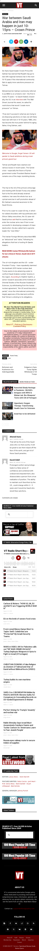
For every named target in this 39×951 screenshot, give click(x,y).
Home (4, 10)
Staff (15, 938)
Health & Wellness (5, 408)
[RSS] (33, 923)
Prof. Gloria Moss (8, 784)
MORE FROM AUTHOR (27, 382)
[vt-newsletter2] (18, 803)
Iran (9, 358)
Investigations (6, 393)
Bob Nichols (15, 786)
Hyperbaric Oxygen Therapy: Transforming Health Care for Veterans (24, 405)
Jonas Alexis (13, 777)
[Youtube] (31, 929)
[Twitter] (11, 41)
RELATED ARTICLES (10, 382)
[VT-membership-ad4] (19, 535)
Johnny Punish (23, 791)
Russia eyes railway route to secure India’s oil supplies (19, 741)
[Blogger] (4, 923)
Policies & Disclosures (23, 324)
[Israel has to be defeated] (7, 416)
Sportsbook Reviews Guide (27, 946)
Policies (21, 938)
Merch (24, 940)
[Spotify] (8, 929)
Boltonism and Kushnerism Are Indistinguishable (8, 369)
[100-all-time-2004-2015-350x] (19, 848)
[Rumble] (28, 923)
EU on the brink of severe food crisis (19, 619)
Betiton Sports (19, 948)
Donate (28, 938)
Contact (19, 942)
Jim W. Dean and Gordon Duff (13, 33)
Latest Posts (8, 599)
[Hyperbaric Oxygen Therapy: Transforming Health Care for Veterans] (7, 406)
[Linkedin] (26, 41)
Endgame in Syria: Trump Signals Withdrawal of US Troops (30, 370)
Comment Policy (19, 326)
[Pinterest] (16, 41)
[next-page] (7, 424)
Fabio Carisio (22, 781)
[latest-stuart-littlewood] (18, 764)
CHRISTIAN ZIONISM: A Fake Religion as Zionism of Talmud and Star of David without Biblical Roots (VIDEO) (19, 666)
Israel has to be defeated (24, 414)
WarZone (10, 10)
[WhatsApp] (21, 41)
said (14, 219)
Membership (7, 940)
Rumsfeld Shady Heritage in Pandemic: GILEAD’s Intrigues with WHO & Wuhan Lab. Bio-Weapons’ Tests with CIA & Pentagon (25, 393)
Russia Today (14, 355)
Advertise (31, 940)
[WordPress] (25, 929)
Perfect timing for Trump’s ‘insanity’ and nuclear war (19, 711)
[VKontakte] (19, 929)
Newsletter (16, 940)
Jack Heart (31, 781)
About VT (9, 324)
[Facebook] (10, 923)
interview (19, 100)
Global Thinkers (8, 810)
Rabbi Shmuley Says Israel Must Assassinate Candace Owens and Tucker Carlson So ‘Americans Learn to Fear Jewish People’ (19, 726)
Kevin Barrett (24, 777)
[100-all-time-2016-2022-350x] (19, 859)
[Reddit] (22, 923)
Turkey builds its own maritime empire (16, 680)
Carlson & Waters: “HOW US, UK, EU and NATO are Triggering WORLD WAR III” (20, 606)
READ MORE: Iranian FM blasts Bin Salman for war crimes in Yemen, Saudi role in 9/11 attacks (18, 254)
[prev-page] (3, 424)
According (15, 277)
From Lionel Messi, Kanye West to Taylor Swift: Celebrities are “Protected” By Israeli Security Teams (18, 633)
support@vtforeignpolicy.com (23, 908)
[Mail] (16, 923)
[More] (31, 41)
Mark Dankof (20, 784)
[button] (3, 5)
